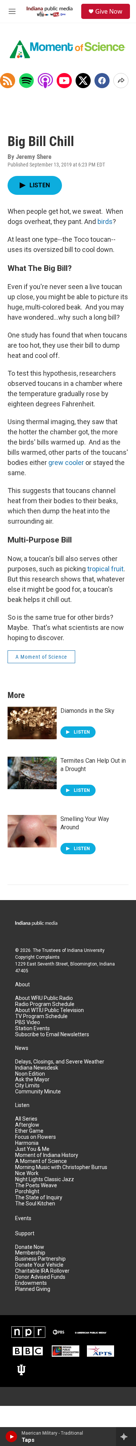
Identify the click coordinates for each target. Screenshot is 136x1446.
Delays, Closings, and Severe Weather (59, 1062)
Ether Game (29, 1131)
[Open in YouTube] (64, 80)
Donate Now (29, 1247)
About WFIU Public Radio (44, 998)
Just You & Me (32, 1149)
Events (23, 1218)
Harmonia (27, 1143)
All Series (26, 1119)
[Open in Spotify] (26, 80)
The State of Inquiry (38, 1197)
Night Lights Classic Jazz (44, 1179)
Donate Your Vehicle (39, 1265)
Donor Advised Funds (40, 1277)
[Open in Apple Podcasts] (45, 80)
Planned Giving (32, 1289)
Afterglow (27, 1125)
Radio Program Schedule (44, 1004)
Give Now (108, 11)
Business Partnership (40, 1259)
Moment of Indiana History (46, 1155)
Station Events (32, 1028)
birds (105, 221)
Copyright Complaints (37, 957)
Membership (30, 1253)
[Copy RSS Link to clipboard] (7, 80)
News (21, 1048)
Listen (22, 1105)
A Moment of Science (41, 657)
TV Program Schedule (41, 1016)
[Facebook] (102, 80)
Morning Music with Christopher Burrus (61, 1167)
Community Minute (38, 1092)
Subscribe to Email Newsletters (52, 1034)
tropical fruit (105, 569)
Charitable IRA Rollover (42, 1271)
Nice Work (27, 1173)
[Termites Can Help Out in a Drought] (32, 773)
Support (24, 1233)
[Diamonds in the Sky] (32, 723)
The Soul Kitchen (35, 1204)
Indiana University (86, 950)
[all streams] (126, 1436)
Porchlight (27, 1191)
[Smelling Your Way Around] (32, 831)
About (22, 984)
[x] (83, 80)
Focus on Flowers (35, 1137)
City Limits (27, 1085)
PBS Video (27, 1022)
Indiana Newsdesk (36, 1068)
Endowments (31, 1283)
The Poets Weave (36, 1185)
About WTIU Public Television (49, 1010)
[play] (11, 1436)
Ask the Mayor (32, 1079)
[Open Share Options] (120, 80)
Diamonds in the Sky (87, 710)
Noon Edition (30, 1074)
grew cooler (66, 462)
